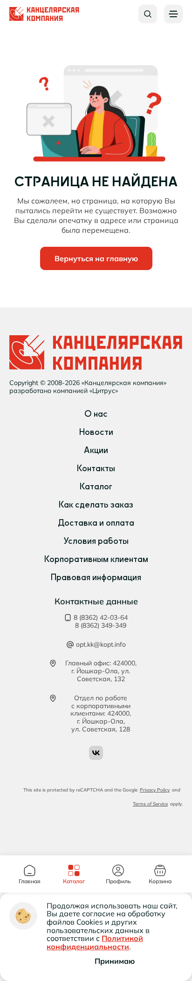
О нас (96, 414)
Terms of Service (150, 804)
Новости (96, 432)
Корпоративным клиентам (96, 559)
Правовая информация (96, 577)
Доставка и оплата (96, 523)
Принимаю (115, 961)
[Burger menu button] (173, 14)
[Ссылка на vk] (96, 753)
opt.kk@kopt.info (101, 644)
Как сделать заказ (96, 504)
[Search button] (147, 14)
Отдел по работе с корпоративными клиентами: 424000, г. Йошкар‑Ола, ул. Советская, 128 (100, 713)
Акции (96, 450)
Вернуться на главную (96, 258)
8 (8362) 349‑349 (100, 625)
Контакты (96, 468)
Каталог (96, 486)
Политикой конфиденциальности (95, 942)
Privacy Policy (155, 790)
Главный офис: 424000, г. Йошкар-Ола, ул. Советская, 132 (101, 671)
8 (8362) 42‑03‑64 (101, 617)
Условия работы (96, 541)
